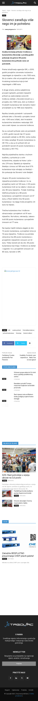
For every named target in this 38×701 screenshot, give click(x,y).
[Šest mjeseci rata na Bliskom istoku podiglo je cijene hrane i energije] (7, 397)
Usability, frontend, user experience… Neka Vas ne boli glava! (28, 357)
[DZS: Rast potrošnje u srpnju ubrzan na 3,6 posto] (19, 460)
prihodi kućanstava (8, 333)
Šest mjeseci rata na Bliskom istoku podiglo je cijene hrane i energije (24, 396)
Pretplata (19, 663)
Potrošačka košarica (28, 330)
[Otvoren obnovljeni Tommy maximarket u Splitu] (7, 503)
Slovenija (18, 333)
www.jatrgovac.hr (10, 29)
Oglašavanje (15, 690)
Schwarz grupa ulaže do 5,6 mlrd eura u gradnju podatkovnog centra (25, 374)
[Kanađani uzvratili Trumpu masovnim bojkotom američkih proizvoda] (7, 386)
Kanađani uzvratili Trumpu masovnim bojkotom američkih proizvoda (24, 385)
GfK (9, 330)
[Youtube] (27, 678)
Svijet (8, 10)
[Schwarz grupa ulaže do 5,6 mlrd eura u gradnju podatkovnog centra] (7, 375)
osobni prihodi (16, 330)
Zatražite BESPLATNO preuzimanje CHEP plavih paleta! (18, 554)
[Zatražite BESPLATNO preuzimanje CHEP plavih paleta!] (19, 538)
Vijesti (4, 10)
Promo (4, 559)
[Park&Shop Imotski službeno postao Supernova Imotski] (7, 493)
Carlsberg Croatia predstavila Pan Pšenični (8, 357)
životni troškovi (27, 333)
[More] (30, 343)
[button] (3, 3)
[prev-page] (3, 405)
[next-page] (6, 405)
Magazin (7, 690)
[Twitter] (22, 678)
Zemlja (4, 480)
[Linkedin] (16, 678)
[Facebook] (10, 678)
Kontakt (31, 690)
